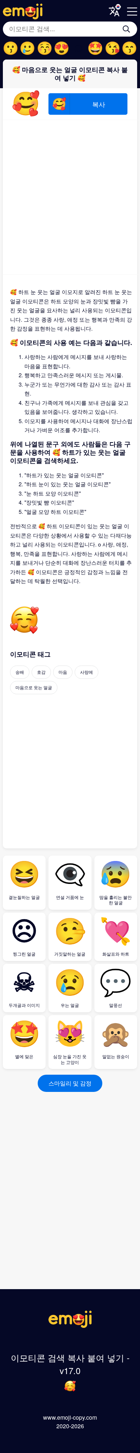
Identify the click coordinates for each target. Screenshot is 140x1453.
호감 (41, 672)
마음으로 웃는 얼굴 (33, 687)
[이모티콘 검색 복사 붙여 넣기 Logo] (70, 1325)
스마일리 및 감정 (70, 1083)
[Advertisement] (70, 197)
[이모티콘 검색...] (126, 29)
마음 (63, 672)
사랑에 (86, 672)
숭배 (19, 672)
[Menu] (132, 11)
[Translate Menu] (114, 11)
